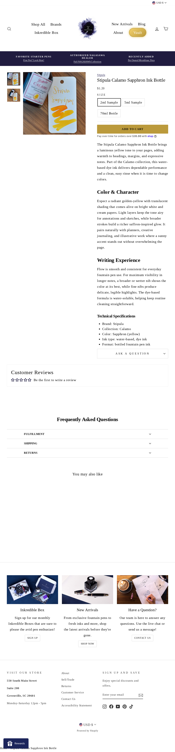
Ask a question (133, 353)
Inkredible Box (46, 32)
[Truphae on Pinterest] (125, 706)
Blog (142, 24)
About (118, 32)
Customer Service (72, 692)
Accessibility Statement (76, 705)
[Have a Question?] (142, 589)
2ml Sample (109, 102)
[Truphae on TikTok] (131, 706)
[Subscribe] (141, 695)
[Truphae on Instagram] (105, 706)
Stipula (101, 74)
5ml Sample (133, 102)
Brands (56, 24)
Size (101, 94)
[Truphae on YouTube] (118, 706)
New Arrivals (122, 24)
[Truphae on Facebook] (111, 706)
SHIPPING (30, 443)
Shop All (38, 24)
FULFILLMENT (34, 434)
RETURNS (30, 452)
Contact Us (142, 638)
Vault (137, 32)
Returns (66, 686)
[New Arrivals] (87, 589)
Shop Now (87, 643)
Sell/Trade (68, 679)
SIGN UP (32, 638)
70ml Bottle (109, 113)
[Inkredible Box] (32, 589)
